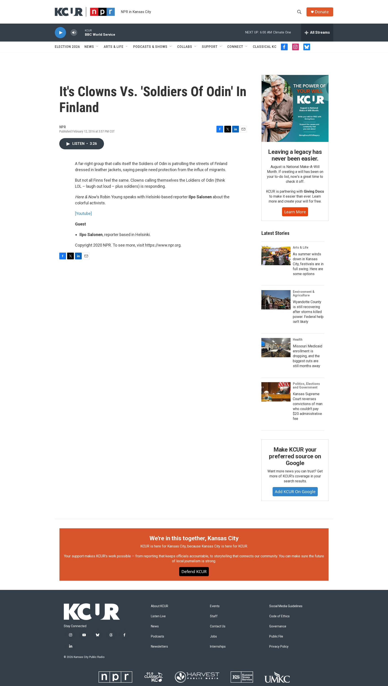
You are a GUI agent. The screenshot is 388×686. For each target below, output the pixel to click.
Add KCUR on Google (295, 491)
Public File (276, 636)
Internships (218, 646)
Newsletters (159, 646)
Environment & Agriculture (304, 293)
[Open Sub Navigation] (97, 47)
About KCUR (159, 606)
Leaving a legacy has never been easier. (295, 155)
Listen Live (158, 616)
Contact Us (217, 626)
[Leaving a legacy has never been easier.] (295, 108)
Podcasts (157, 636)
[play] (60, 32)
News (89, 47)
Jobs (213, 636)
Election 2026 (67, 47)
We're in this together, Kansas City (194, 538)
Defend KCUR (194, 571)
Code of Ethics (279, 616)
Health (297, 339)
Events (215, 606)
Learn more (295, 211)
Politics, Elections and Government (306, 385)
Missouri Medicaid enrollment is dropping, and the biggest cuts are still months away (307, 356)
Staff (214, 616)
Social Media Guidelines (285, 606)
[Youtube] (83, 213)
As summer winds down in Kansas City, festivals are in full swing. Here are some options (308, 264)
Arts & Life (113, 47)
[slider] (81, 32)
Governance (277, 626)
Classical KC (264, 47)
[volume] (74, 33)
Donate (322, 11)
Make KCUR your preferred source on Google (295, 456)
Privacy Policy (279, 646)
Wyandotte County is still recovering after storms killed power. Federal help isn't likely (308, 312)
